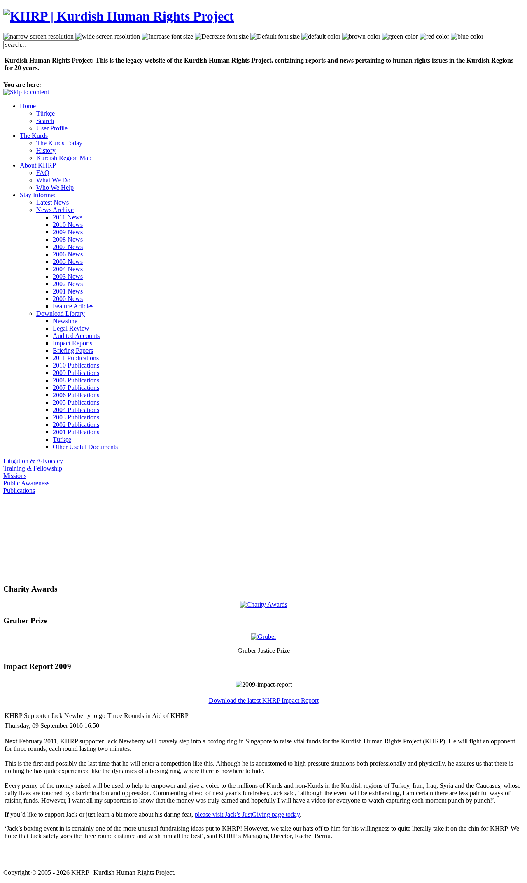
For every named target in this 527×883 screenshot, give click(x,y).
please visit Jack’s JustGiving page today (247, 814)
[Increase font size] (167, 36)
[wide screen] (107, 36)
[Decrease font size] (222, 36)
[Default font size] (275, 36)
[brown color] (361, 36)
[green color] (400, 36)
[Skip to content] (26, 92)
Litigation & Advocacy (33, 460)
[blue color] (467, 36)
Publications (19, 490)
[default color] (320, 36)
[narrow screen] (38, 36)
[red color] (434, 36)
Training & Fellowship (32, 468)
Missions (14, 475)
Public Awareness (26, 483)
